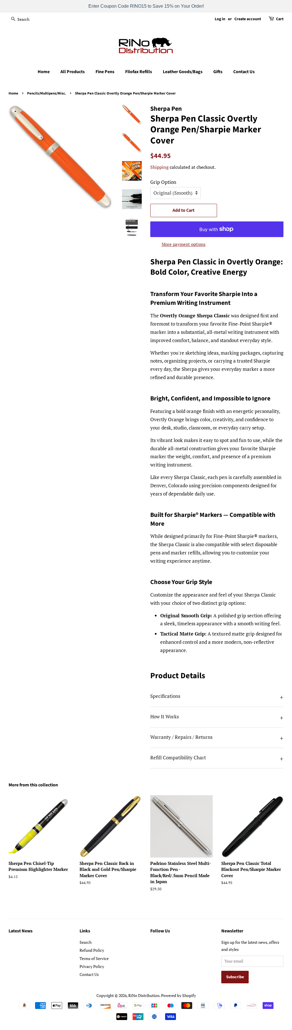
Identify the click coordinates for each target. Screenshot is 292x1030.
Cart (279, 19)
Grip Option (163, 182)
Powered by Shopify (178, 995)
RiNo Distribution (143, 995)
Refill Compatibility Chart (178, 757)
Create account (247, 19)
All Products (72, 72)
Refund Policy (92, 950)
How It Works (164, 716)
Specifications (165, 696)
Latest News (21, 931)
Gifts (217, 72)
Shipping (159, 167)
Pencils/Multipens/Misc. (46, 93)
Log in (220, 19)
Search (86, 942)
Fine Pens (105, 72)
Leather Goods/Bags (182, 72)
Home (44, 72)
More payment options (184, 244)
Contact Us (244, 72)
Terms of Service (94, 958)
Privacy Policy (92, 966)
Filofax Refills (138, 72)
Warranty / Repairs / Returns (181, 737)
